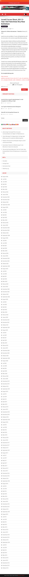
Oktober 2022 (5, 294)
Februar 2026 (5, 192)
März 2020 (5, 373)
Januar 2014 (5, 560)
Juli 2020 (4, 363)
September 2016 (6, 481)
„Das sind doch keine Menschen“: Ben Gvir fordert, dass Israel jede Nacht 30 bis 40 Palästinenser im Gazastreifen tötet (15, 151)
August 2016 (5, 483)
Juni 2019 (5, 396)
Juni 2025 (5, 212)
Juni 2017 (5, 458)
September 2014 (6, 542)
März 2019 (5, 404)
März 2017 (5, 465)
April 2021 (5, 340)
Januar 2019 (5, 409)
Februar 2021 (5, 345)
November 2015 (6, 506)
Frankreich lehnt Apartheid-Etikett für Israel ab (25, 89)
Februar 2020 (5, 376)
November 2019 (6, 383)
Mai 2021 (5, 337)
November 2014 (6, 537)
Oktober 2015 (5, 509)
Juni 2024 (5, 243)
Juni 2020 (5, 365)
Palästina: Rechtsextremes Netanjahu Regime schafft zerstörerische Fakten (14, 141)
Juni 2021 (5, 335)
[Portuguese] (12, 124)
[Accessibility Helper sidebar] (27, 8)
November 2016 (6, 475)
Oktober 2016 (5, 478)
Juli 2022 (4, 302)
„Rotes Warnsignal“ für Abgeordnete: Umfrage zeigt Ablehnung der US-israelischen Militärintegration (14, 137)
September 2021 (6, 327)
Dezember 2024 (6, 227)
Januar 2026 (5, 194)
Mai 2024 (5, 245)
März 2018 (5, 435)
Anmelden (5, 161)
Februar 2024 (5, 253)
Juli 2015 (4, 516)
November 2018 (6, 414)
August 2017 (5, 452)
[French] (5, 124)
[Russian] (14, 124)
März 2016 (5, 496)
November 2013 (6, 565)
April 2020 (5, 371)
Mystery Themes (21, 575)
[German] (7, 124)
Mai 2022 (5, 307)
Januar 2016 (5, 501)
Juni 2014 (5, 547)
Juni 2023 (5, 273)
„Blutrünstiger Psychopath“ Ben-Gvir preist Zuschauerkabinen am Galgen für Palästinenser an (13, 132)
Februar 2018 (5, 437)
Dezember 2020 (6, 350)
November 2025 (6, 199)
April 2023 (5, 278)
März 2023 (5, 281)
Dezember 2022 (6, 289)
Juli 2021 (4, 332)
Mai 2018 (5, 429)
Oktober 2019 (5, 386)
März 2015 (5, 527)
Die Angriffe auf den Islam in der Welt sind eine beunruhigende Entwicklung (5, 89)
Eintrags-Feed (6, 163)
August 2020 (5, 360)
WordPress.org (6, 168)
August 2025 (5, 207)
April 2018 (5, 432)
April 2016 (5, 493)
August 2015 (5, 514)
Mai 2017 (5, 460)
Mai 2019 (5, 399)
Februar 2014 (5, 557)
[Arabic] (2, 124)
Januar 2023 (5, 286)
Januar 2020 (5, 378)
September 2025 (6, 204)
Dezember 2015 (6, 504)
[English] (4, 124)
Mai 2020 (5, 368)
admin (12, 28)
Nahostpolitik (4, 26)
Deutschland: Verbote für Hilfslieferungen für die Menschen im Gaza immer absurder (13, 146)
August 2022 (5, 299)
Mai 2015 (5, 522)
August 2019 (5, 391)
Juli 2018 (4, 424)
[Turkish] (18, 124)
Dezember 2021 (6, 319)
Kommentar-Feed (6, 166)
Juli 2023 (4, 271)
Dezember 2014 (6, 534)
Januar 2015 (5, 532)
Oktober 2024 (5, 232)
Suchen (2, 118)
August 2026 (5, 176)
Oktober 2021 (5, 325)
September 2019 (6, 388)
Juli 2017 (4, 455)
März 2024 (5, 250)
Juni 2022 (5, 304)
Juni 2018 (5, 427)
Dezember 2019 (6, 381)
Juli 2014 (4, 544)
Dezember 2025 (6, 197)
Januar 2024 (5, 255)
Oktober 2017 (5, 447)
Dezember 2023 (6, 258)
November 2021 (6, 322)
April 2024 (5, 248)
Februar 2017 (5, 468)
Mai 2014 (5, 550)
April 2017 (5, 463)
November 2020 (6, 353)
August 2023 (5, 268)
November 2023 (6, 261)
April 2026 (5, 186)
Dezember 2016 (6, 473)
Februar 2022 (5, 314)
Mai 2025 (5, 215)
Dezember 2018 (6, 412)
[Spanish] (16, 124)
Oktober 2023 (5, 263)
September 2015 (6, 511)
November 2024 (6, 230)
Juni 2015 (5, 519)
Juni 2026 (5, 181)
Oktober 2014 (5, 539)
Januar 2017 (5, 470)
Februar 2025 (5, 222)
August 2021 (5, 330)
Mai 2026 (5, 184)
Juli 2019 (4, 394)
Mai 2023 (5, 276)
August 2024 (5, 238)
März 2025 (5, 220)
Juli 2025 (4, 209)
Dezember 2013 (6, 562)
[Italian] (9, 124)
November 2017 (6, 445)
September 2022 (6, 296)
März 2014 (5, 555)
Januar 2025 (5, 225)
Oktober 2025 (5, 202)
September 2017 (6, 450)
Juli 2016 (4, 486)
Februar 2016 (5, 498)
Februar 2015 (5, 529)
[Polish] (11, 124)
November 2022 (6, 291)
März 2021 (5, 342)
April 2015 (5, 524)
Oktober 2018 (5, 417)
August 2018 (5, 422)
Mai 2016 (5, 491)
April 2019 (5, 401)
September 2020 (6, 358)
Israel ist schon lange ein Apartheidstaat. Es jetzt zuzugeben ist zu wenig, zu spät (12, 100)
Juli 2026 (4, 179)
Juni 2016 (5, 488)
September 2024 (6, 235)
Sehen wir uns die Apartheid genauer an (10, 112)
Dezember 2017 (6, 442)
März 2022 (5, 312)
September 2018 (6, 419)
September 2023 (6, 266)
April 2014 (5, 552)
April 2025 (5, 217)
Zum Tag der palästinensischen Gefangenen (11, 106)
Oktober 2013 (5, 568)
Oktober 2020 (5, 355)
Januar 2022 (5, 317)
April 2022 (5, 309)
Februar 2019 (5, 406)
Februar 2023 (5, 284)
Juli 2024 (4, 240)
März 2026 (5, 189)
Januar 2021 (5, 348)
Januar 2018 (5, 440)
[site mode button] (25, 14)
